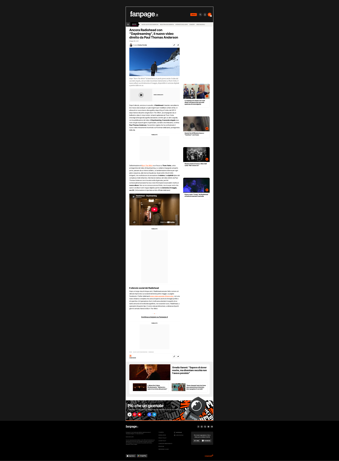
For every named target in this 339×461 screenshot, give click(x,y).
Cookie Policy (162, 440)
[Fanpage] (132, 426)
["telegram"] (154, 414)
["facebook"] (149, 414)
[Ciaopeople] (209, 456)
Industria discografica (167, 24)
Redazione (161, 446)
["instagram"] (135, 414)
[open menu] (128, 24)
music (134, 24)
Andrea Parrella (142, 45)
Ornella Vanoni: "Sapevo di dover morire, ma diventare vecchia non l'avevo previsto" (189, 370)
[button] (178, 45)
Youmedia (161, 432)
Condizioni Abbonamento (165, 443)
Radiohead (151, 352)
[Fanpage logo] (142, 14)
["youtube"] (139, 414)
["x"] (144, 414)
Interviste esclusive (182, 24)
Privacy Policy (162, 438)
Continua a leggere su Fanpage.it (154, 317)
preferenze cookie (163, 449)
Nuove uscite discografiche (150, 24)
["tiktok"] (130, 414)
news (130, 352)
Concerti (192, 24)
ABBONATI (193, 14)
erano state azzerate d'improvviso (161, 296)
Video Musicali (200, 24)
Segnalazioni (162, 435)
